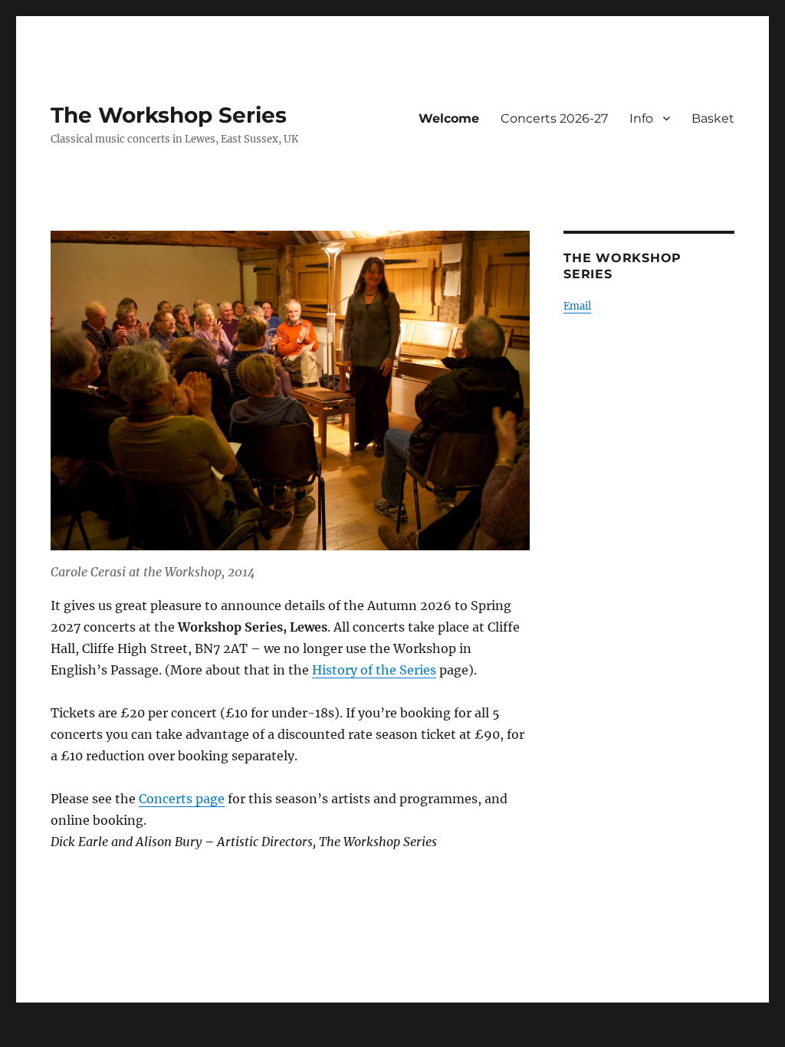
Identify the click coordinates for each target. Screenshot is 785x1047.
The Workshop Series (169, 115)
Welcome (449, 118)
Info (641, 118)
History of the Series (374, 670)
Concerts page (182, 798)
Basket (712, 118)
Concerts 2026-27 (554, 118)
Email (577, 306)
